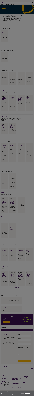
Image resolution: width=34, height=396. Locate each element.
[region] (17, 393)
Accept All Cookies (28, 393)
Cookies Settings (22, 393)
